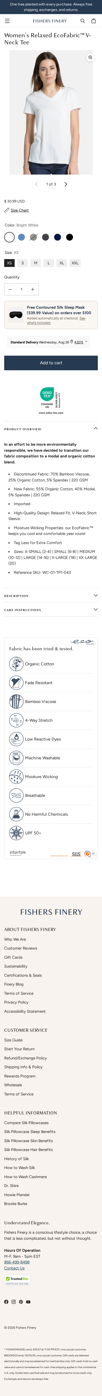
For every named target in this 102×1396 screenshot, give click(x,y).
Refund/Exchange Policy (25, 1058)
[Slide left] (36, 184)
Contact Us (14, 1268)
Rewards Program (20, 1076)
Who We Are (15, 939)
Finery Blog (14, 984)
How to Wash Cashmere (25, 1176)
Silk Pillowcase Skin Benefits (28, 1140)
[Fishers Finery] (49, 20)
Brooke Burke (15, 1203)
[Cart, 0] (94, 21)
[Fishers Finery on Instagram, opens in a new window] (13, 1301)
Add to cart (51, 362)
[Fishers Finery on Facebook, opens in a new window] (6, 1301)
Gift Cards (13, 957)
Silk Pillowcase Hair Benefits (28, 1149)
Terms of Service (18, 993)
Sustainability (15, 966)
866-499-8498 (17, 1262)
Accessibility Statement (25, 1011)
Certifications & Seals (23, 975)
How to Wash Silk (19, 1167)
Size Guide (13, 1040)
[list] (51, 112)
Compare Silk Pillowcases (26, 1122)
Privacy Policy (16, 1002)
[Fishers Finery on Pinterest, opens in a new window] (21, 1301)
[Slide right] (65, 184)
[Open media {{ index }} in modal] (51, 112)
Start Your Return (19, 1049)
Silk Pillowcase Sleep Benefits (29, 1131)
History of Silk (16, 1158)
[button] (17, 1280)
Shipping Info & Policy (23, 1067)
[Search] (82, 21)
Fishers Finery (26, 1327)
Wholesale (13, 1085)
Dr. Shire (11, 1185)
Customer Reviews (20, 948)
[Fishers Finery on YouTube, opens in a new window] (28, 1301)
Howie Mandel (16, 1194)
